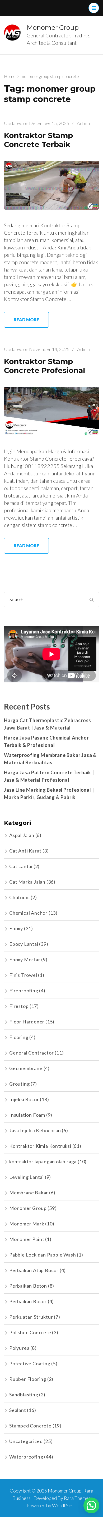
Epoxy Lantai (23, 944)
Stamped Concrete (30, 1426)
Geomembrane (26, 1068)
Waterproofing (26, 1457)
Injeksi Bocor (24, 1099)
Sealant (17, 1410)
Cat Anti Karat (25, 851)
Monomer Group (53, 27)
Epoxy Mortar (24, 959)
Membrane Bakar (28, 1192)
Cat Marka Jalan (27, 882)
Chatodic (19, 897)
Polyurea (19, 1348)
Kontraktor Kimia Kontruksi (40, 1146)
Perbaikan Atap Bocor (34, 1270)
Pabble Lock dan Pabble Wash (42, 1255)
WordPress (64, 1505)
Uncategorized (26, 1441)
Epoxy (16, 928)
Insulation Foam (27, 1115)
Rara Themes (77, 1498)
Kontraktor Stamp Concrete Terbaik (38, 140)
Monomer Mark (26, 1224)
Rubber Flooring (27, 1379)
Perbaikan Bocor (28, 1301)
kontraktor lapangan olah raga (43, 1161)
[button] (91, 1505)
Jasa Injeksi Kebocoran (35, 1130)
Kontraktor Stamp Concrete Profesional (44, 366)
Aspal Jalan (21, 835)
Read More (26, 319)
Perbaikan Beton (28, 1286)
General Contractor (31, 1053)
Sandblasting (23, 1394)
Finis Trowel (23, 975)
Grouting (19, 1084)
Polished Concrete (30, 1332)
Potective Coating (29, 1363)
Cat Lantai (20, 866)
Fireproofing (23, 990)
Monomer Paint (26, 1239)
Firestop (19, 1006)
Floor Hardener (26, 1022)
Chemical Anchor (28, 913)
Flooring (18, 1037)
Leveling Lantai (26, 1177)
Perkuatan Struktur (31, 1317)
